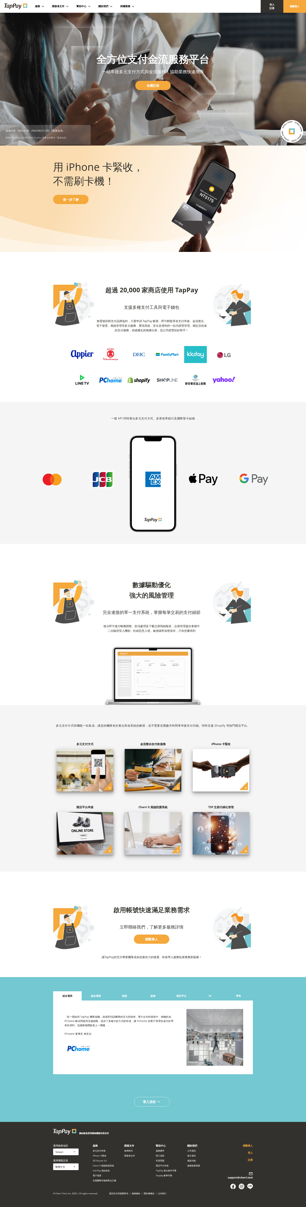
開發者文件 (129, 1155)
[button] (66, 1152)
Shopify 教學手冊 (164, 1175)
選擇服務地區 (60, 1145)
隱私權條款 (149, 1193)
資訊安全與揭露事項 (118, 1193)
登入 (250, 1152)
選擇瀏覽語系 (60, 1160)
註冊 (250, 1159)
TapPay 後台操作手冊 (166, 1170)
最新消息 (191, 1160)
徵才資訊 (191, 1155)
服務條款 (136, 1193)
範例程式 (128, 1150)
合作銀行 (162, 1193)
